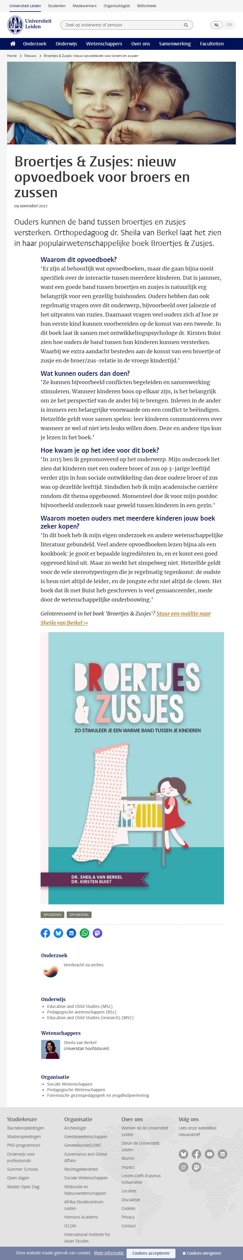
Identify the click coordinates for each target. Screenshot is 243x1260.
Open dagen (18, 1178)
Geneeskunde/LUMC (82, 1145)
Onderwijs (66, 44)
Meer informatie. (109, 1253)
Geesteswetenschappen (86, 1137)
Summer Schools (22, 1169)
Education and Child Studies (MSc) (80, 1006)
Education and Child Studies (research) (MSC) (90, 1018)
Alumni (128, 1158)
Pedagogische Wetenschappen (76, 1090)
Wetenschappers (104, 44)
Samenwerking (175, 44)
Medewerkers (85, 5)
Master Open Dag (23, 1187)
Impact (128, 1167)
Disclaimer (131, 1200)
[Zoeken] (186, 25)
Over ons (140, 44)
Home (12, 55)
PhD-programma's (23, 1145)
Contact (129, 1226)
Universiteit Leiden (25, 5)
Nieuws (30, 55)
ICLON (70, 1226)
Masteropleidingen (24, 1137)
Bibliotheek (146, 5)
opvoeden (52, 915)
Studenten (56, 5)
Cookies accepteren (151, 1253)
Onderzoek (35, 44)
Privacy (128, 1217)
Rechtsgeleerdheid (81, 1169)
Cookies (128, 1208)
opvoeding (79, 915)
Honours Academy (81, 1217)
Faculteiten (212, 44)
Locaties (129, 1191)
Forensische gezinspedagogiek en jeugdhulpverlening (98, 1095)
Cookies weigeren (204, 1253)
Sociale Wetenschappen (69, 1084)
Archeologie (75, 1128)
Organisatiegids (117, 5)
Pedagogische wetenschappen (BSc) (81, 1012)
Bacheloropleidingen (25, 1128)
